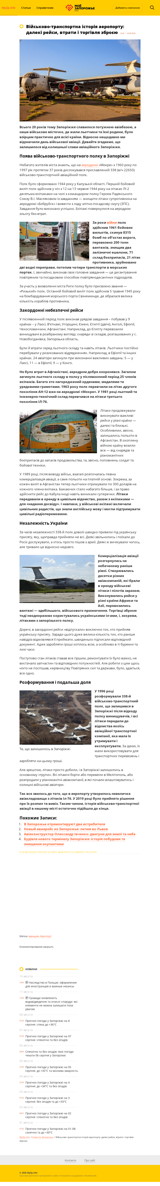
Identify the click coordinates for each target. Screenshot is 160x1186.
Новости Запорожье (42, 1137)
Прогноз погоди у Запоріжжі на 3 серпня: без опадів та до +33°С (47, 1099)
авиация (33, 936)
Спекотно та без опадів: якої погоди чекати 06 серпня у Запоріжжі (49, 1053)
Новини (31, 969)
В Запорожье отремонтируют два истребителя (64, 824)
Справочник (44, 8)
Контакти (70, 1160)
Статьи (26, 8)
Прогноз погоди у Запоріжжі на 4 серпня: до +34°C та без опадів (47, 1084)
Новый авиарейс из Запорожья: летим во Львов (66, 829)
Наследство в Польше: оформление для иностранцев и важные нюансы (51, 984)
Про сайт (89, 1160)
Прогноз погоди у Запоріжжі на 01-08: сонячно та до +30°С (50, 1130)
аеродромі (90, 165)
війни (112, 222)
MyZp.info (25, 1137)
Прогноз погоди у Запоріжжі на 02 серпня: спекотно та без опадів (48, 1115)
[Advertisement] (80, 894)
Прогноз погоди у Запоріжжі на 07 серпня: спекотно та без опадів (48, 1038)
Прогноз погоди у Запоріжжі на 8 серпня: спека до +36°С (47, 1022)
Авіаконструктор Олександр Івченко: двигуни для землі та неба (79, 834)
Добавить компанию (128, 7)
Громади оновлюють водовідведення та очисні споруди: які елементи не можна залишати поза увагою (51, 1003)
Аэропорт (46, 936)
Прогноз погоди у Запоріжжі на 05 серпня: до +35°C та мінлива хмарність (51, 1069)
